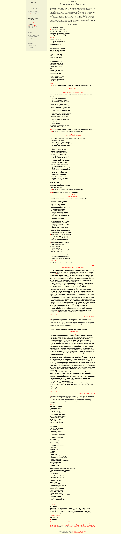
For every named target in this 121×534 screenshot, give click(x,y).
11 (31, 9)
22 (38, 11)
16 (28, 11)
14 (36, 9)
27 (35, 13)
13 (35, 9)
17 (30, 11)
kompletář (30, 32)
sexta (29, 28)
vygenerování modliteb (32, 36)
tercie (29, 27)
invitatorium (30, 24)
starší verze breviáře (32, 45)
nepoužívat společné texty (33, 35)
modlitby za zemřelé (32, 39)
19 (33, 11)
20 (35, 11)
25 (31, 13)
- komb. (35, 26)
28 (36, 13)
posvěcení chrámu (31, 41)
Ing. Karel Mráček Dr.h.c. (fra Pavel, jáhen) (79, 531)
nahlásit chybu (30, 47)
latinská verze (30, 43)
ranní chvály (30, 26)
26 (33, 13)
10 (30, 9)
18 (31, 11)
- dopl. (32, 27)
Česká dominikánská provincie (77, 532)
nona (29, 29)
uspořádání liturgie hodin (33, 38)
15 (38, 9)
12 (33, 9)
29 (38, 13)
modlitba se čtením (32, 25)
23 (28, 13)
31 (30, 15)
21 (36, 11)
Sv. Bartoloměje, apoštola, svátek (34, 22)
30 (28, 15)
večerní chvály (31, 31)
